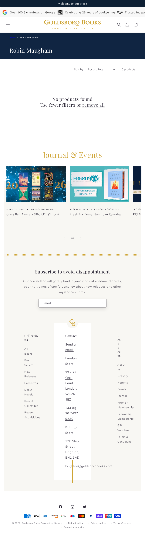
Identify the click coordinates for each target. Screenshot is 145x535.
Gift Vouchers (123, 428)
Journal (122, 396)
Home (12, 37)
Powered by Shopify (52, 523)
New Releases (30, 374)
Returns (122, 382)
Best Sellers (28, 363)
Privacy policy (98, 523)
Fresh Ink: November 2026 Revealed (96, 214)
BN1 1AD (72, 457)
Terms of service (122, 523)
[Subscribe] (102, 303)
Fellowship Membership (125, 416)
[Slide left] (64, 238)
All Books (28, 351)
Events (121, 389)
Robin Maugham (28, 37)
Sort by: (79, 69)
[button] (8, 24)
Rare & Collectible (31, 403)
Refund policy (75, 523)
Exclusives (31, 383)
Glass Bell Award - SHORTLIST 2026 (32, 214)
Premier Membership (125, 405)
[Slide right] (81, 238)
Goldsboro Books (31, 523)
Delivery (122, 376)
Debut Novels (28, 392)
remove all (93, 105)
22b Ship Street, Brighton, (72, 446)
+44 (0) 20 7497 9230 (71, 413)
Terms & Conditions (124, 439)
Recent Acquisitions (32, 415)
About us (121, 367)
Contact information (74, 527)
